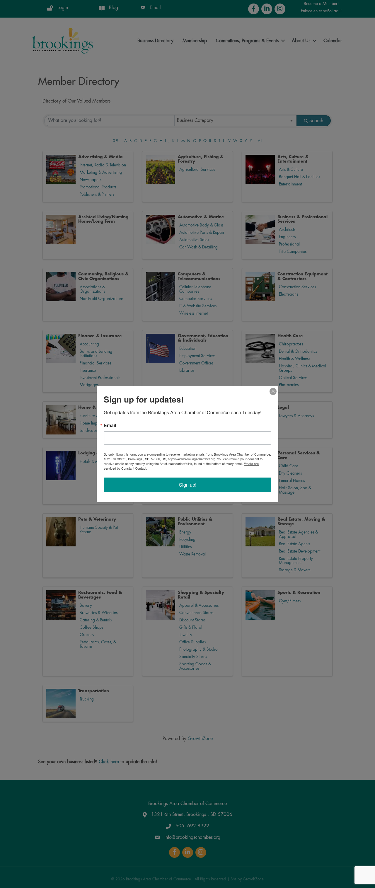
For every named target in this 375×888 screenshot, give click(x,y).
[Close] (273, 391)
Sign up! (187, 484)
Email (110, 425)
